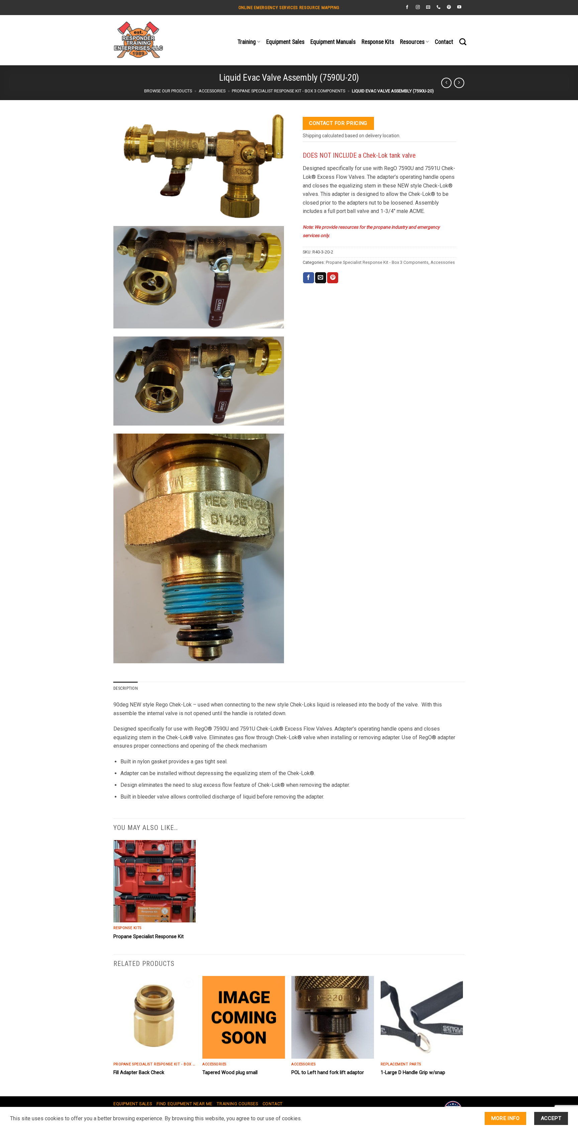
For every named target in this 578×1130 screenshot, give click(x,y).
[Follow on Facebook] (407, 7)
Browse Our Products (168, 90)
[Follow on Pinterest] (449, 7)
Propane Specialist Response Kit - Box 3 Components (288, 90)
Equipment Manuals (333, 42)
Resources (412, 42)
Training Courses (237, 1104)
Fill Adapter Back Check (138, 1072)
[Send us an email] (428, 7)
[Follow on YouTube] (459, 7)
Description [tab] (125, 688)
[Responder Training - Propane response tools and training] (163, 40)
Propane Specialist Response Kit (148, 936)
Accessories (212, 90)
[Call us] (439, 7)
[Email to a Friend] (320, 278)
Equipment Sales (285, 42)
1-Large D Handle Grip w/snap (413, 1072)
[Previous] (114, 1035)
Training (246, 42)
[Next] (463, 1035)
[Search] (462, 41)
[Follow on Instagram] (418, 7)
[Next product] (446, 83)
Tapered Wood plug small (230, 1072)
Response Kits (378, 42)
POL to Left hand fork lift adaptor (327, 1072)
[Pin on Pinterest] (332, 278)
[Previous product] (459, 83)
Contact (444, 42)
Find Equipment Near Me (184, 1104)
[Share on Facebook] (308, 278)
